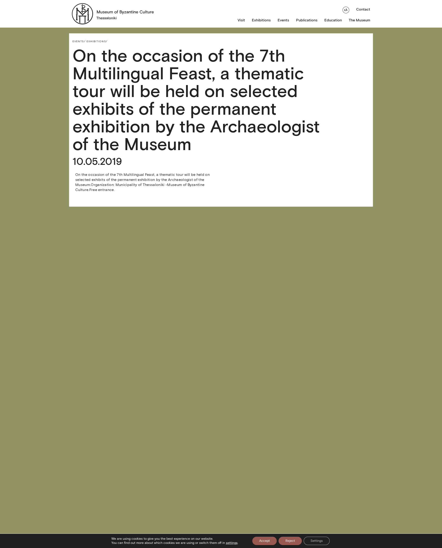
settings (232, 543)
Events (283, 20)
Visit (241, 20)
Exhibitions (261, 20)
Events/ (79, 41)
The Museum (359, 20)
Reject (290, 541)
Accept (264, 541)
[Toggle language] (346, 9)
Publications (306, 20)
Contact (363, 9)
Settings (317, 541)
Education (333, 20)
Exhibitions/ (97, 41)
